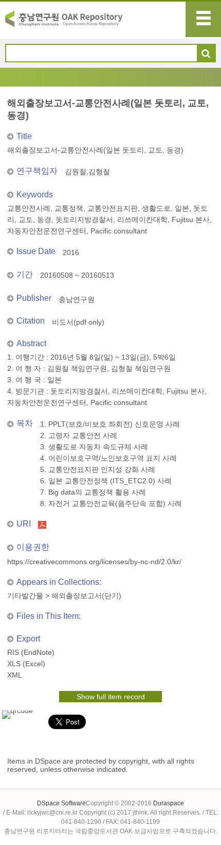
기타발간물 (25, 596)
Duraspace (168, 803)
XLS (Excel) (26, 664)
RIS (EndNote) (30, 652)
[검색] (206, 53)
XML (14, 675)
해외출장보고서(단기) (86, 596)
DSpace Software (61, 803)
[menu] (203, 19)
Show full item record (111, 696)
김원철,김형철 (87, 171)
